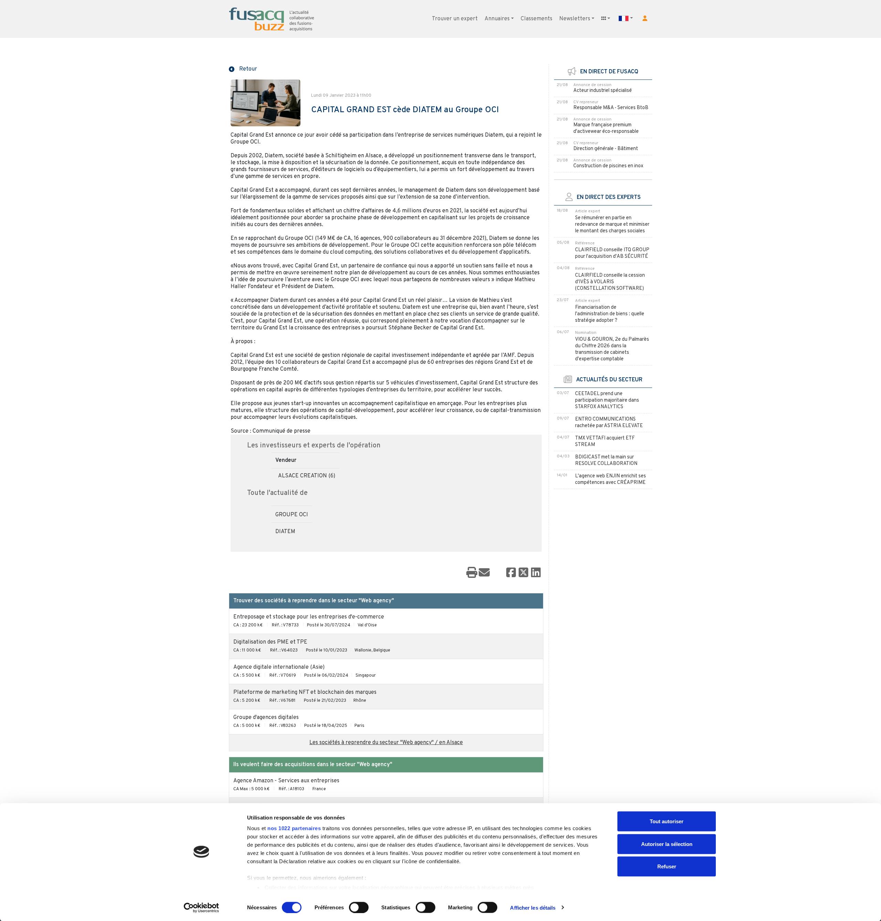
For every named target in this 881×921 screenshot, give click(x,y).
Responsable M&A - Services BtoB (610, 108)
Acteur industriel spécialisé (602, 90)
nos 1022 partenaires (294, 828)
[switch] (359, 907)
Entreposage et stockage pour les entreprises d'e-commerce (308, 617)
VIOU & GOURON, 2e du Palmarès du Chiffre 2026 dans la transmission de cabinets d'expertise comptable (612, 349)
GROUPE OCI (291, 514)
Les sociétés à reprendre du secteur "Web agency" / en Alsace (386, 742)
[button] (644, 18)
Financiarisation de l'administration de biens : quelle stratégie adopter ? (609, 314)
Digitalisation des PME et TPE (270, 642)
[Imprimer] (471, 573)
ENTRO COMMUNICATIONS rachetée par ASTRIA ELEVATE (609, 422)
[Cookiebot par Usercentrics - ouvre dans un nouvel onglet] (201, 907)
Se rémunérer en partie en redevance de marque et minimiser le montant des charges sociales (612, 224)
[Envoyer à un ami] (484, 573)
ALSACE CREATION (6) (306, 476)
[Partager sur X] (523, 573)
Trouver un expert (455, 18)
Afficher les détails (532, 907)
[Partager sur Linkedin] (536, 573)
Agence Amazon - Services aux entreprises (286, 780)
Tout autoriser (666, 821)
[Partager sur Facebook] (511, 573)
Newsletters (574, 18)
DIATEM (285, 531)
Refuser (666, 866)
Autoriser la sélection (666, 844)
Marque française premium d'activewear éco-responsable (606, 128)
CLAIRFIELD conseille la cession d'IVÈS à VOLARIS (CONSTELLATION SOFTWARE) (610, 282)
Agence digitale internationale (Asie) (279, 667)
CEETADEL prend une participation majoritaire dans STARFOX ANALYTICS (607, 400)
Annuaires (497, 18)
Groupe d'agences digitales (266, 717)
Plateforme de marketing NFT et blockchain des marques (304, 692)
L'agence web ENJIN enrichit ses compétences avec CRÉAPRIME (610, 479)
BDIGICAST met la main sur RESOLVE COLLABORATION (606, 460)
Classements (536, 18)
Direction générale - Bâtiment (605, 149)
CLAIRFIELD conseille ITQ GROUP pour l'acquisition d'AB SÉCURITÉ (612, 253)
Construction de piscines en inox (608, 166)
